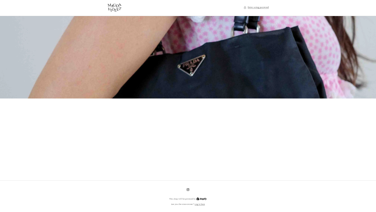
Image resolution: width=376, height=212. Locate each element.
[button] (256, 7)
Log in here (200, 204)
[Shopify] (201, 199)
